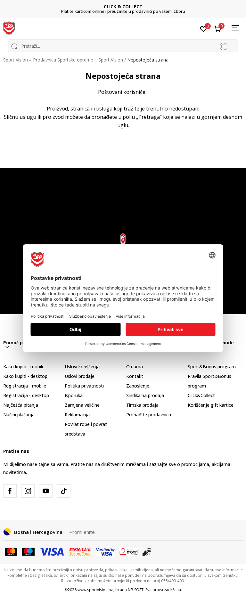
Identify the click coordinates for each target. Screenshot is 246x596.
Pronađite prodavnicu (148, 415)
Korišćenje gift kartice (211, 405)
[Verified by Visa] (105, 551)
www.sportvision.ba (95, 589)
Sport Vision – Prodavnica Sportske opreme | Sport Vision (63, 60)
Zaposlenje (137, 386)
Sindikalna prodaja (145, 395)
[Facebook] (10, 491)
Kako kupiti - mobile (24, 366)
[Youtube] (45, 491)
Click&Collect (201, 395)
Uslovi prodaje (79, 376)
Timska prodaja (142, 405)
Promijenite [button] (82, 532)
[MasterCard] (11, 551)
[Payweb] (128, 551)
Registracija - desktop (26, 395)
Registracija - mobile (24, 386)
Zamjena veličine (82, 405)
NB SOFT (136, 589)
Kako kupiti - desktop (25, 376)
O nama (134, 366)
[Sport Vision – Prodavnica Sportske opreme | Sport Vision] (9, 27)
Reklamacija (77, 415)
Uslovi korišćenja (82, 366)
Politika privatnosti (84, 386)
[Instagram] (27, 491)
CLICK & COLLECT (123, 6)
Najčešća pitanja (20, 405)
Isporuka (74, 395)
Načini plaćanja (19, 415)
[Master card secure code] (80, 551)
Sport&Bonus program (212, 366)
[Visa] (52, 551)
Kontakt (134, 376)
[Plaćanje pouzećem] (147, 551)
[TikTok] (63, 491)
